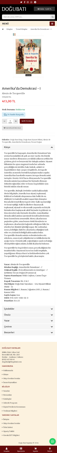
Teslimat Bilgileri (10, 411)
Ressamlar (7, 395)
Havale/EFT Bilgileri (11, 435)
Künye (7, 147)
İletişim (6, 419)
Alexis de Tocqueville (13, 93)
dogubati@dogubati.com (12, 362)
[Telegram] (35, 2)
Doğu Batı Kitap (16, 140)
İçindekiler (9, 309)
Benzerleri (9, 332)
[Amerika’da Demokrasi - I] (28, 56)
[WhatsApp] (31, 2)
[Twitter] (21, 2)
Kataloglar (7, 399)
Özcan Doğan (36, 142)
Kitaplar (9, 29)
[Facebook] (24, 2)
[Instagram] (28, 2)
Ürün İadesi (8, 427)
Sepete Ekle (26, 121)
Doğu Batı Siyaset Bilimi (32, 140)
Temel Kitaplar (21, 29)
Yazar (7, 321)
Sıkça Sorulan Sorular (11, 378)
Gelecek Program (10, 403)
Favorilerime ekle (13, 128)
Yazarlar (6, 391)
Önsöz (7, 315)
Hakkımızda (8, 370)
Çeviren (8, 327)
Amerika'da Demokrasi (21, 142)
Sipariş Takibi (8, 431)
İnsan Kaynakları (10, 382)
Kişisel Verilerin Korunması (14, 407)
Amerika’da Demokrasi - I (40, 29)
